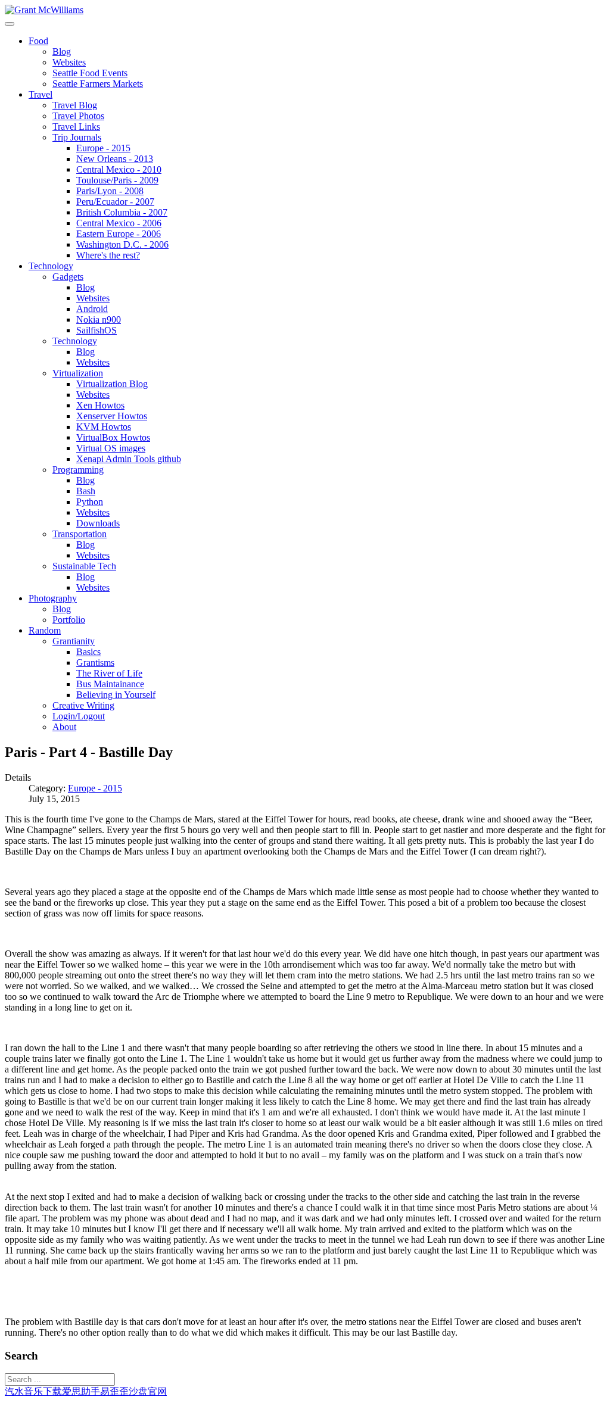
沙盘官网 (148, 1391)
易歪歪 (114, 1391)
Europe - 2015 (95, 788)
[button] (38, 41)
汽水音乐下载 (33, 1391)
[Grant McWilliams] (44, 10)
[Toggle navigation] (9, 24)
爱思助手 (81, 1391)
